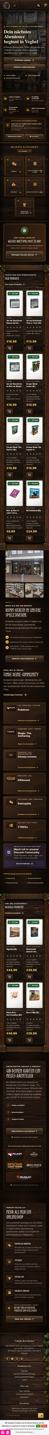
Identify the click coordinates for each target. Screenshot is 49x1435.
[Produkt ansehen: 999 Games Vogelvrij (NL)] (14, 949)
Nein (44, 1426)
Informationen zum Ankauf (23, 1131)
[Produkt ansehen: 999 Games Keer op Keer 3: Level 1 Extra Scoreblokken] (14, 510)
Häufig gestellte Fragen (24, 1377)
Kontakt (24, 1371)
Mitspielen (24, 1397)
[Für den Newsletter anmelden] (40, 1415)
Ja (38, 1426)
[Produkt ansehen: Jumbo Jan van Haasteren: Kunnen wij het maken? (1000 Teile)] (14, 320)
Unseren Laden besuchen (24, 67)
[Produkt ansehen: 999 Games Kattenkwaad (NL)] (34, 510)
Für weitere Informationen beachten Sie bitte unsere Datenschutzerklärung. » (25, 1430)
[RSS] (22, 1359)
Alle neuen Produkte (13, 284)
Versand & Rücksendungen (25, 1374)
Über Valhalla (24, 1391)
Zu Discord (35, 136)
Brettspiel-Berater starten (23, 255)
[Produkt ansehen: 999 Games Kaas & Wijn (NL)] (34, 1012)
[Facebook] (7, 1359)
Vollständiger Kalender (13, 695)
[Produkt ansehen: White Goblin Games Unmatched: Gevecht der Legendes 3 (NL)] (34, 949)
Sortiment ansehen (23, 60)
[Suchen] (38, 5)
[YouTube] (12, 1359)
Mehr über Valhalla (23, 1319)
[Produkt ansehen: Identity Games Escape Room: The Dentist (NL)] (14, 447)
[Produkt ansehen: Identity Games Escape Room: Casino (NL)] (34, 384)
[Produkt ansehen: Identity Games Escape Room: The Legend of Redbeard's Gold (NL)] (34, 447)
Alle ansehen (23, 151)
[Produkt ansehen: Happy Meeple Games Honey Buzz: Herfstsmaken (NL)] (14, 1012)
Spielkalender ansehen (15, 136)
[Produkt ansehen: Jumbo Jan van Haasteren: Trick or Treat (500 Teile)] (34, 320)
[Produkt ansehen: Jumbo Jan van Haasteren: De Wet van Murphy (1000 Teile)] (14, 384)
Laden (24, 1380)
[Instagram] (17, 1359)
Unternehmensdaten (24, 1394)
